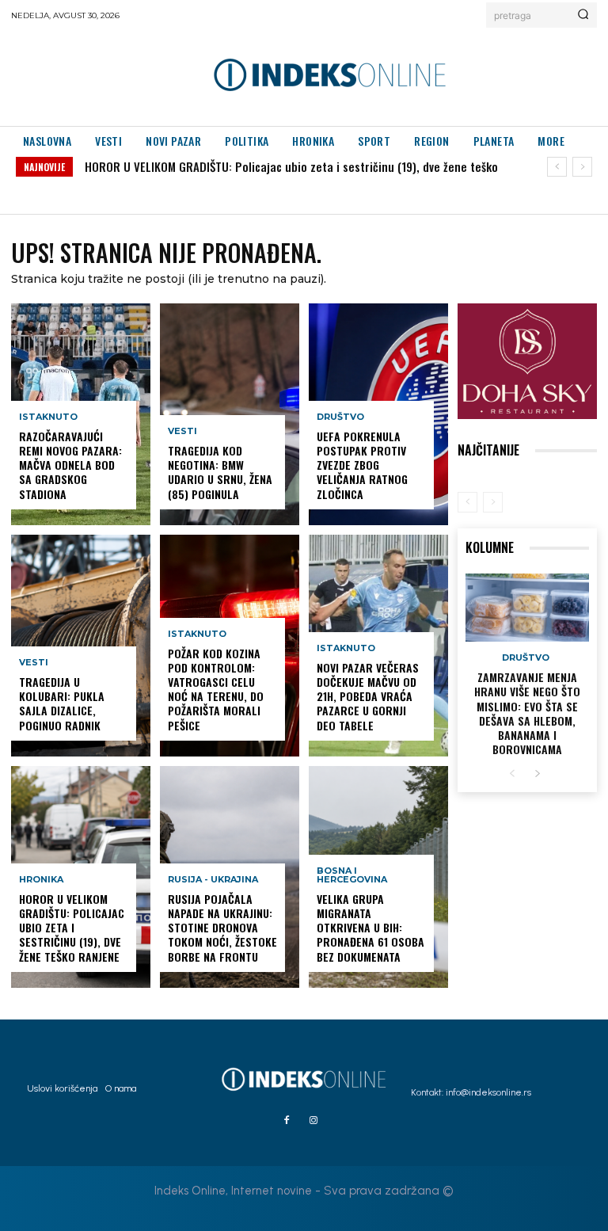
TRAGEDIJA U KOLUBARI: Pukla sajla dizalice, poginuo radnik (61, 703)
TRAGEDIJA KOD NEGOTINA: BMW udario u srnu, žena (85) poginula (220, 472)
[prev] (557, 167)
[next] (582, 167)
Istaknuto (48, 417)
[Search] (583, 15)
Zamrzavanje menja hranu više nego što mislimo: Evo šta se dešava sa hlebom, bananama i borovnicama (527, 713)
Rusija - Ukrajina (213, 879)
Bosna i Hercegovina (352, 875)
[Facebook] (286, 1120)
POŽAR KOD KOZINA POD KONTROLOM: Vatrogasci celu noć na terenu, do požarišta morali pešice (216, 689)
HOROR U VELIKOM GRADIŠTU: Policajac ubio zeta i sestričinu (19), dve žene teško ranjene (71, 927)
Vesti (33, 662)
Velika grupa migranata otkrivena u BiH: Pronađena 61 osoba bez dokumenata (370, 927)
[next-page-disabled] (493, 502)
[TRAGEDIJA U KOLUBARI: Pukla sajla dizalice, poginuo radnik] (80, 646)
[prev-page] (467, 502)
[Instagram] (313, 1120)
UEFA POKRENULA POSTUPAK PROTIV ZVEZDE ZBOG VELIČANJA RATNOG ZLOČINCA (362, 465)
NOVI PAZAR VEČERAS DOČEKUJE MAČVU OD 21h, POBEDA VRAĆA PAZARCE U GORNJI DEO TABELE (368, 696)
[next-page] (537, 774)
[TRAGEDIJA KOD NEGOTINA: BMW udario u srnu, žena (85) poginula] (229, 414)
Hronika (41, 879)
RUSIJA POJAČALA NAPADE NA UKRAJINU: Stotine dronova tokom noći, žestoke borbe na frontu (222, 927)
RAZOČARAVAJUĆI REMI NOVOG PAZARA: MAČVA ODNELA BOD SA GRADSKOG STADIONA (70, 465)
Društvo (340, 417)
